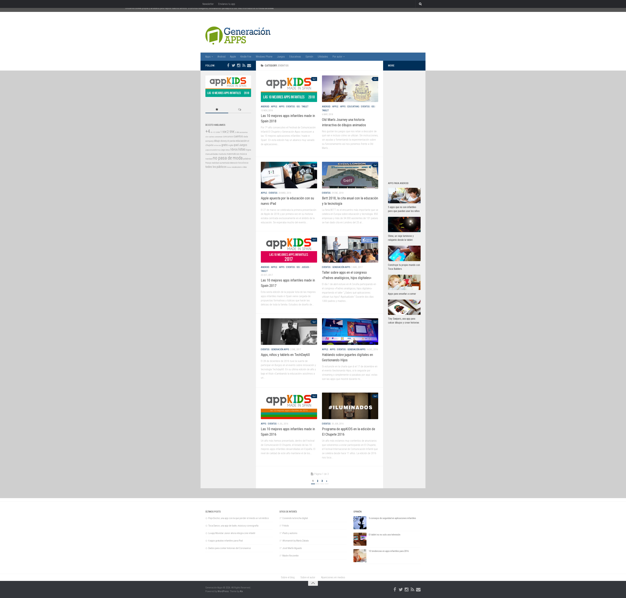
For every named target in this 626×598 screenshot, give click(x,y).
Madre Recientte (290, 555)
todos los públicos (215, 167)
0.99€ (218, 132)
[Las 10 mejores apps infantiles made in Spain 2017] (289, 249)
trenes (229, 167)
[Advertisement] (404, 124)
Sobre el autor (307, 577)
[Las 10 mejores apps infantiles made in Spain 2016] (289, 406)
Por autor (337, 56)
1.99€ (223, 132)
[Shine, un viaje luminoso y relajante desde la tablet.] (404, 224)
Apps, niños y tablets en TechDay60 (285, 355)
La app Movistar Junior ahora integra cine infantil (231, 533)
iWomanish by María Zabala (295, 540)
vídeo (244, 167)
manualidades (211, 154)
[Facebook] (228, 65)
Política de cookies (266, 8)
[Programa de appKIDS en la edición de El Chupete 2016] (350, 406)
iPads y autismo (289, 533)
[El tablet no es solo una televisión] (359, 539)
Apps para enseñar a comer (402, 293)
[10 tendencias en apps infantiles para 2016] (359, 555)
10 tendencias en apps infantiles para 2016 (389, 551)
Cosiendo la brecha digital (295, 518)
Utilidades (323, 56)
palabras (247, 158)
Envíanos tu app (226, 4)
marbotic (222, 154)
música (243, 153)
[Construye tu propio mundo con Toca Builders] (404, 253)
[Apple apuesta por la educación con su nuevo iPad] (289, 175)
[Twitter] (233, 65)
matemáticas (233, 153)
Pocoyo (208, 163)
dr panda (231, 141)
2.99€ (230, 132)
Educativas (295, 56)
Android (221, 56)
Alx (241, 591)
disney (223, 140)
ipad (236, 145)
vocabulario (237, 167)
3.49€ (237, 132)
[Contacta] (249, 65)
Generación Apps (341, 267)
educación (241, 140)
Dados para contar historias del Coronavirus (229, 548)
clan (207, 137)
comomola (218, 137)
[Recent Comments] (239, 109)
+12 (214, 132)
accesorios (244, 132)
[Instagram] (239, 65)
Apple (233, 56)
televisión (234, 163)
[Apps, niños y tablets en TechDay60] (289, 331)
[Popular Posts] (216, 109)
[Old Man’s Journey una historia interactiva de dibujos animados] (350, 88)
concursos (228, 136)
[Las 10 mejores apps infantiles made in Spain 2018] (289, 88)
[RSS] (244, 65)
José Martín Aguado (292, 548)
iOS (298, 106)
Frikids (285, 525)
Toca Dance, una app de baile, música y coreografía (233, 525)
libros (234, 149)
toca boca (243, 162)
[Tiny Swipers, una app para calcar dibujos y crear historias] (404, 307)
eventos (290, 106)
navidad (208, 159)
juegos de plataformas (213, 150)
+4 (207, 131)
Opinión (309, 56)
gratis (224, 145)
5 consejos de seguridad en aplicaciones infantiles (392, 518)
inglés (230, 145)
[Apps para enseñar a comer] (404, 282)
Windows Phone (264, 56)
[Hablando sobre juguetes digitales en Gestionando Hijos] (350, 331)
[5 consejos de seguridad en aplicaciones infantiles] (359, 522)
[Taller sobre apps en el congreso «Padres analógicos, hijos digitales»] (350, 249)
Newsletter (208, 4)
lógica (248, 150)
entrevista (217, 145)
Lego (223, 150)
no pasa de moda (228, 158)
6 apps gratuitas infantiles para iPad (225, 540)
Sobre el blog (288, 577)
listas (241, 149)
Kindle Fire (245, 56)
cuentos (238, 136)
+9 (211, 132)
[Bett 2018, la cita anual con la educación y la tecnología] (350, 175)
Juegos (281, 56)
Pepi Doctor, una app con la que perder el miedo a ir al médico (238, 518)
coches (211, 137)
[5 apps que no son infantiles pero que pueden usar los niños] (404, 195)
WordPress (223, 591)
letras (228, 150)
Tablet (305, 106)
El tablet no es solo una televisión (384, 534)
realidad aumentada (221, 163)
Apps (208, 56)
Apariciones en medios (333, 577)
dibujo (217, 140)
